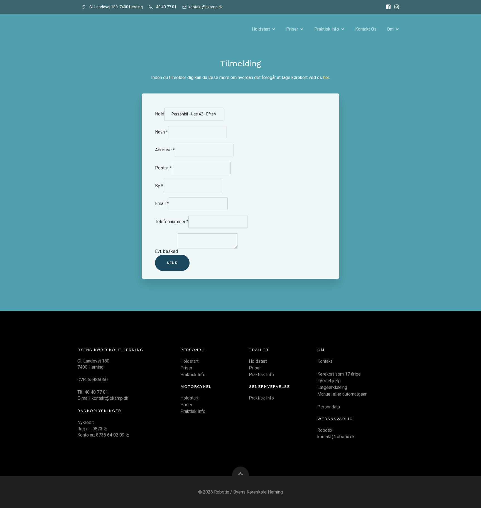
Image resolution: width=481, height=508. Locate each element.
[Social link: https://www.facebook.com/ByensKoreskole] (387, 7)
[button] (99, 429)
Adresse (165, 149)
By (159, 185)
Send (172, 263)
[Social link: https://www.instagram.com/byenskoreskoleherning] (395, 7)
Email (162, 203)
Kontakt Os (366, 29)
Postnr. (163, 168)
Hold (159, 114)
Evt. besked (166, 251)
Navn (161, 132)
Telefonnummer (171, 221)
